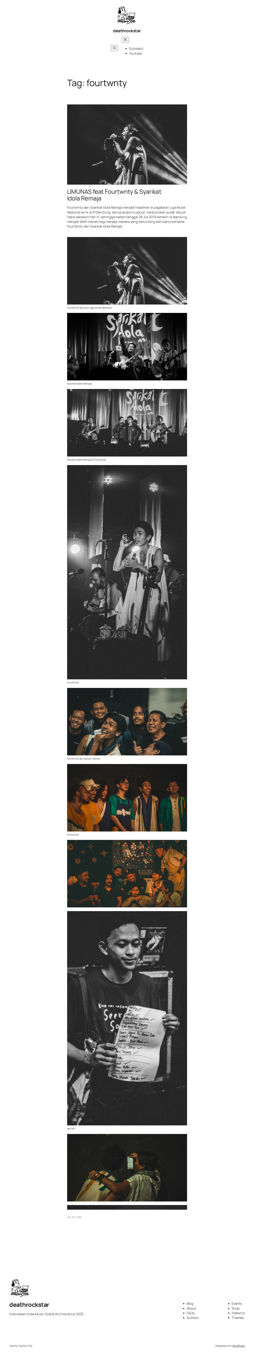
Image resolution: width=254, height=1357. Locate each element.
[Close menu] (125, 40)
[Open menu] (114, 48)
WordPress (238, 1345)
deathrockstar (127, 31)
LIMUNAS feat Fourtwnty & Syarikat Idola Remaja (114, 195)
